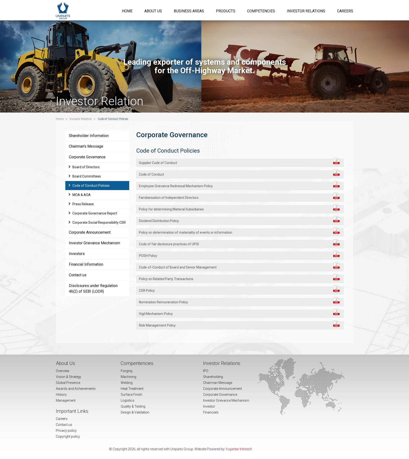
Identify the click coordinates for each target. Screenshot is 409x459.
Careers (345, 11)
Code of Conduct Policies (91, 185)
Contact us (77, 275)
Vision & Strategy (68, 377)
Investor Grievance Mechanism (94, 243)
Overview (62, 371)
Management (66, 400)
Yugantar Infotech (238, 449)
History (61, 394)
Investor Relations (306, 11)
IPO (205, 371)
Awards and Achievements (76, 389)
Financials (210, 412)
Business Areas (189, 11)
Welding (127, 383)
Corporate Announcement (90, 232)
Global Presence (68, 383)
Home (127, 11)
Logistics (127, 400)
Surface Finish (131, 394)
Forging (126, 371)
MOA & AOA (81, 195)
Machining (128, 377)
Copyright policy (68, 436)
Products (225, 11)
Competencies (261, 11)
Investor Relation (81, 119)
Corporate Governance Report (94, 213)
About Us (153, 11)
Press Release (83, 204)
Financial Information (86, 264)
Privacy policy (66, 430)
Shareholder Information (89, 135)
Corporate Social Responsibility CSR (99, 222)
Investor (209, 406)
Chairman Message (217, 383)
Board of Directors (86, 167)
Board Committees (86, 176)
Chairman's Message (86, 146)
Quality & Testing (133, 406)
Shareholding (213, 377)
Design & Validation (135, 412)
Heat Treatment (132, 389)
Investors (77, 253)
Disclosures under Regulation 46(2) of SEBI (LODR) (93, 288)
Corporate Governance (87, 157)
